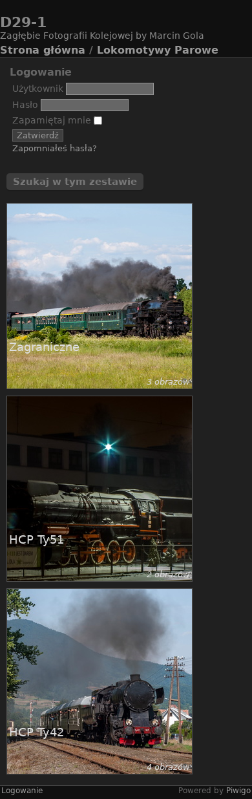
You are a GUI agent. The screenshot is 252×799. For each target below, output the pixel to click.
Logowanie (22, 790)
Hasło (25, 105)
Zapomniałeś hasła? (54, 148)
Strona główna (42, 50)
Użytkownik (37, 88)
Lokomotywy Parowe (157, 50)
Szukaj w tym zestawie (75, 181)
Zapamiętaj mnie (53, 120)
